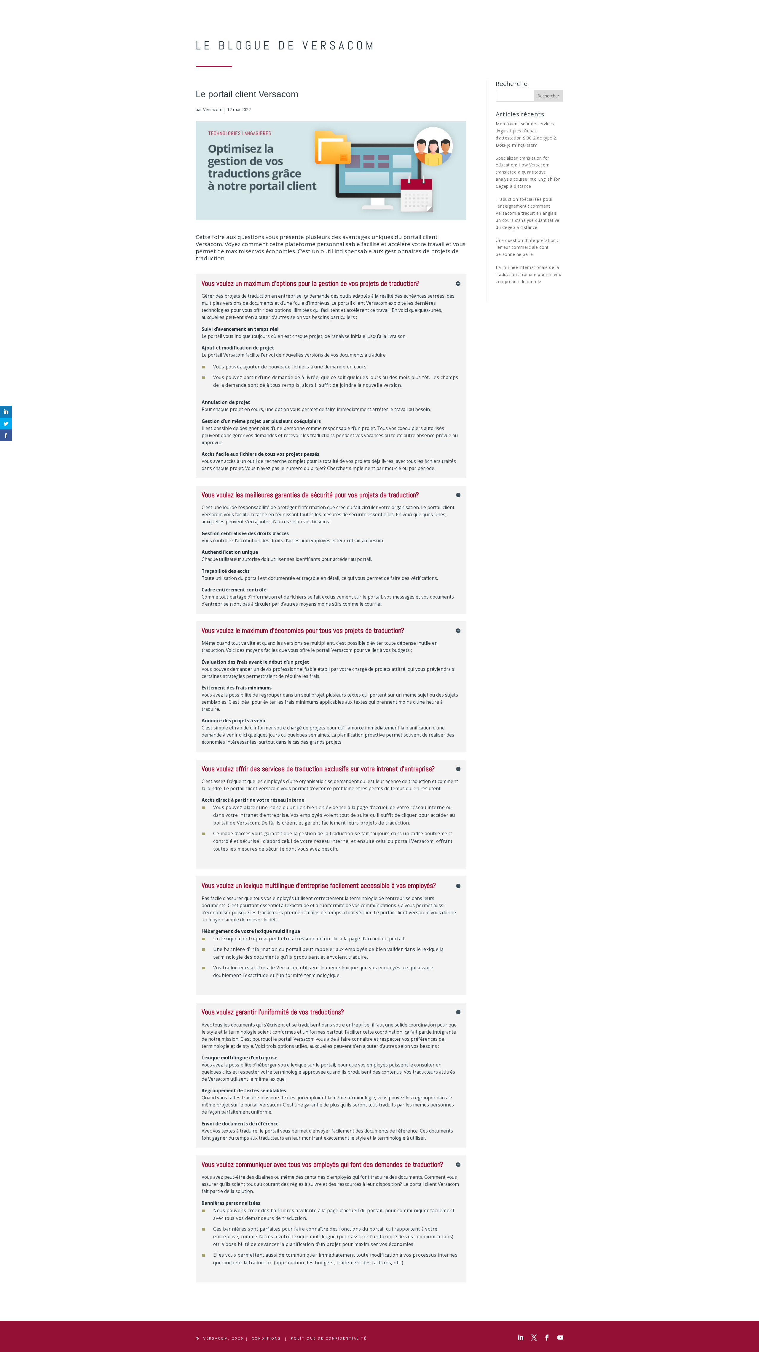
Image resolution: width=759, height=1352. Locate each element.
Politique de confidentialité (329, 1338)
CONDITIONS (266, 1338)
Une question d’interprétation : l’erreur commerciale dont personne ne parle (527, 247)
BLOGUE (578, 5)
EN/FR (629, 5)
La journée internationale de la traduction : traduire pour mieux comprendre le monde (528, 274)
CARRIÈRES (604, 5)
